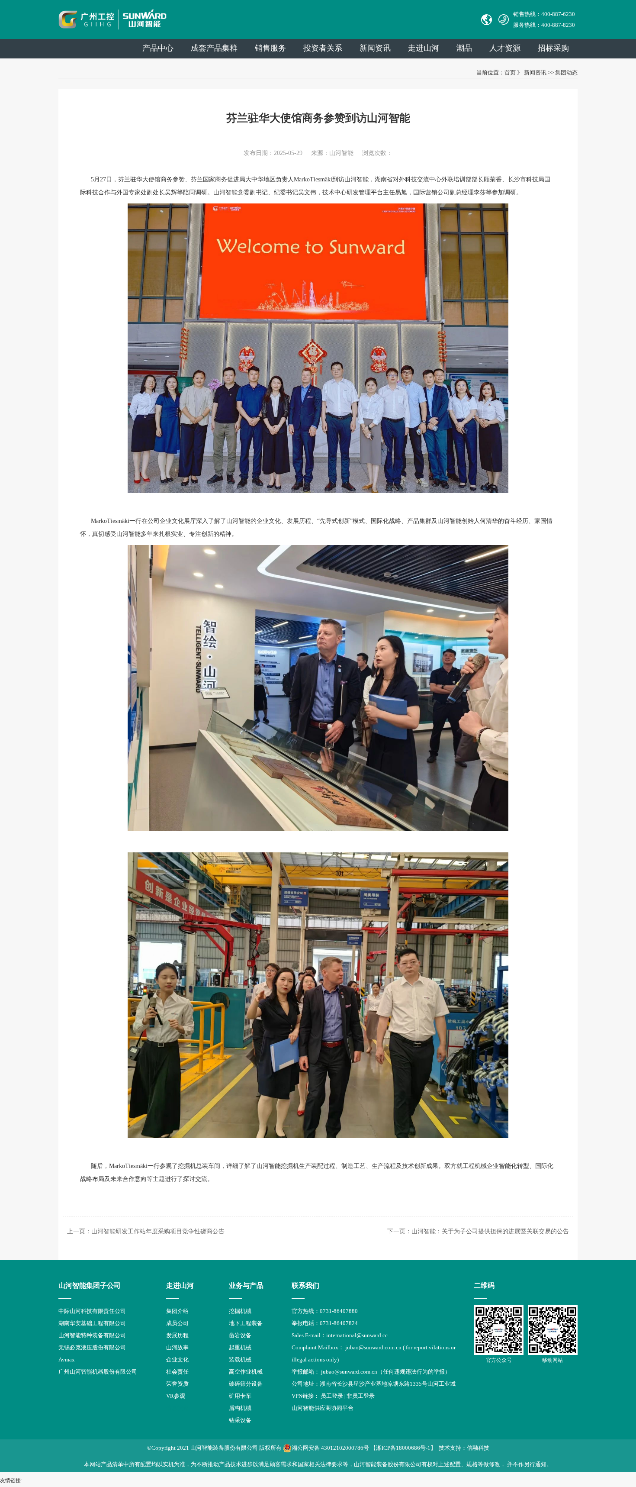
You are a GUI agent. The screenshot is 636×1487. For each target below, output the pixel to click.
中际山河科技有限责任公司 (92, 1311)
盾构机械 (240, 1408)
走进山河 (423, 48)
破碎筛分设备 (246, 1384)
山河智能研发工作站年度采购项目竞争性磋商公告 (158, 1231)
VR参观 (175, 1396)
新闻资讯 (375, 48)
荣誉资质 (177, 1384)
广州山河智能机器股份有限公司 (97, 1371)
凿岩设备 (240, 1335)
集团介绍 (177, 1311)
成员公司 (177, 1323)
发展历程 (177, 1335)
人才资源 (504, 48)
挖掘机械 (240, 1311)
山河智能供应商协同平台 (322, 1408)
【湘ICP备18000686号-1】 (403, 1448)
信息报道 (177, 1408)
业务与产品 (246, 1285)
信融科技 (478, 1448)
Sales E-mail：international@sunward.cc (340, 1335)
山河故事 (177, 1347)
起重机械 (240, 1347)
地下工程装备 (246, 1323)
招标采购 (553, 48)
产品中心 (157, 48)
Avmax (66, 1359)
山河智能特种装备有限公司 (92, 1335)
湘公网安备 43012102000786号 (330, 1448)
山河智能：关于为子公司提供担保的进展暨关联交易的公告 (490, 1231)
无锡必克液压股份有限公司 (92, 1347)
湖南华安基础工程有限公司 (92, 1323)
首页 (510, 72)
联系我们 (305, 1285)
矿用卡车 (240, 1396)
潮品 (464, 48)
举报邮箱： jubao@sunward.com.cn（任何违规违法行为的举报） (371, 1371)
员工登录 (332, 1396)
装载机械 (240, 1359)
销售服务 (270, 48)
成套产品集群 (214, 48)
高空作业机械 (246, 1371)
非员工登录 (361, 1396)
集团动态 (566, 72)
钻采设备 (240, 1420)
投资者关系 (322, 48)
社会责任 (177, 1371)
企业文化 (177, 1359)
